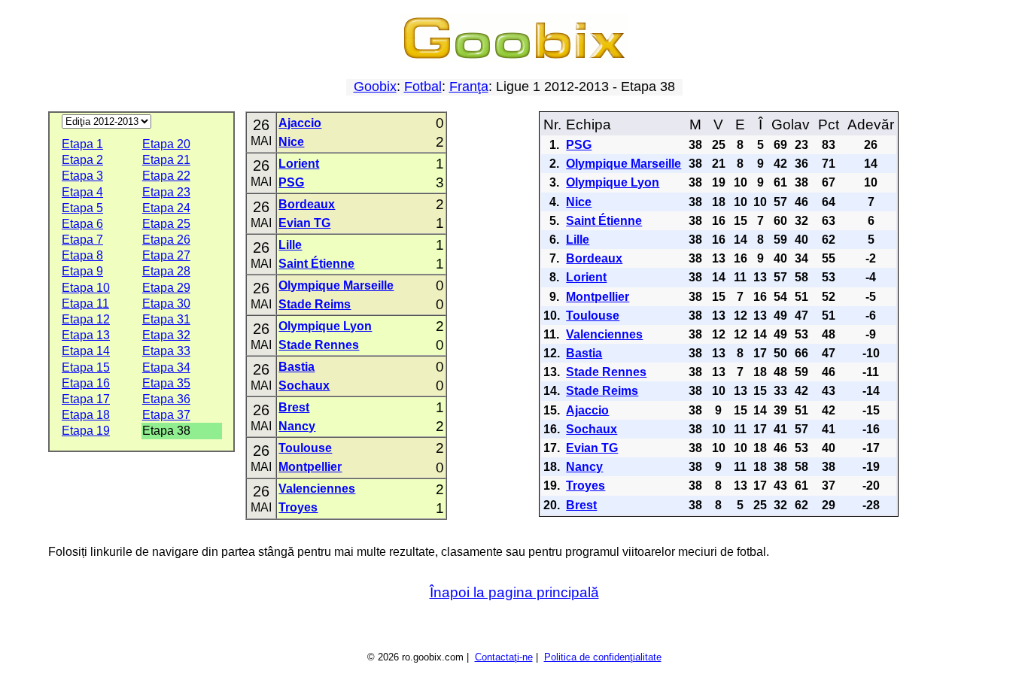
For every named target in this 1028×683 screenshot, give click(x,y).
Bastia (296, 366)
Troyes (298, 507)
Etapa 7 (82, 239)
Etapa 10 (86, 287)
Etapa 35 (166, 383)
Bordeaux (306, 204)
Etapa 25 (166, 223)
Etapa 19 (86, 430)
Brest (293, 407)
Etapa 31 (166, 319)
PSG (291, 182)
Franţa (468, 86)
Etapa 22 (166, 175)
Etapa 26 (166, 239)
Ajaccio (299, 123)
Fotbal (423, 86)
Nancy (296, 426)
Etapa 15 (86, 367)
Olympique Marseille (336, 285)
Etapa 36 (166, 399)
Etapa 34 (166, 367)
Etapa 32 (166, 335)
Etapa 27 (166, 255)
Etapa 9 (82, 271)
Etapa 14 (86, 351)
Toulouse (305, 448)
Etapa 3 (82, 175)
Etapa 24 (166, 208)
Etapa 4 (82, 192)
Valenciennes (316, 488)
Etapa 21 (166, 159)
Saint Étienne (316, 263)
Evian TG (304, 223)
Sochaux (304, 385)
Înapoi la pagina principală (514, 592)
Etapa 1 (82, 144)
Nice (291, 141)
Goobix (375, 86)
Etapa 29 (166, 287)
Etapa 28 (166, 271)
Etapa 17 (86, 399)
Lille (290, 244)
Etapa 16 (86, 383)
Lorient (298, 163)
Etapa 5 (82, 208)
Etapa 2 (82, 159)
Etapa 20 (166, 144)
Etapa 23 (166, 192)
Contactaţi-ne (504, 657)
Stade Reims (314, 304)
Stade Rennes (318, 344)
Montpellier (310, 466)
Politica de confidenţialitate (603, 657)
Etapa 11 (85, 303)
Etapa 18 (86, 414)
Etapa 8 (82, 255)
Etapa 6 (82, 223)
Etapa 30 (166, 303)
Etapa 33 (166, 351)
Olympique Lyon (325, 326)
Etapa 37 (166, 414)
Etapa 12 (86, 319)
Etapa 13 (86, 335)
